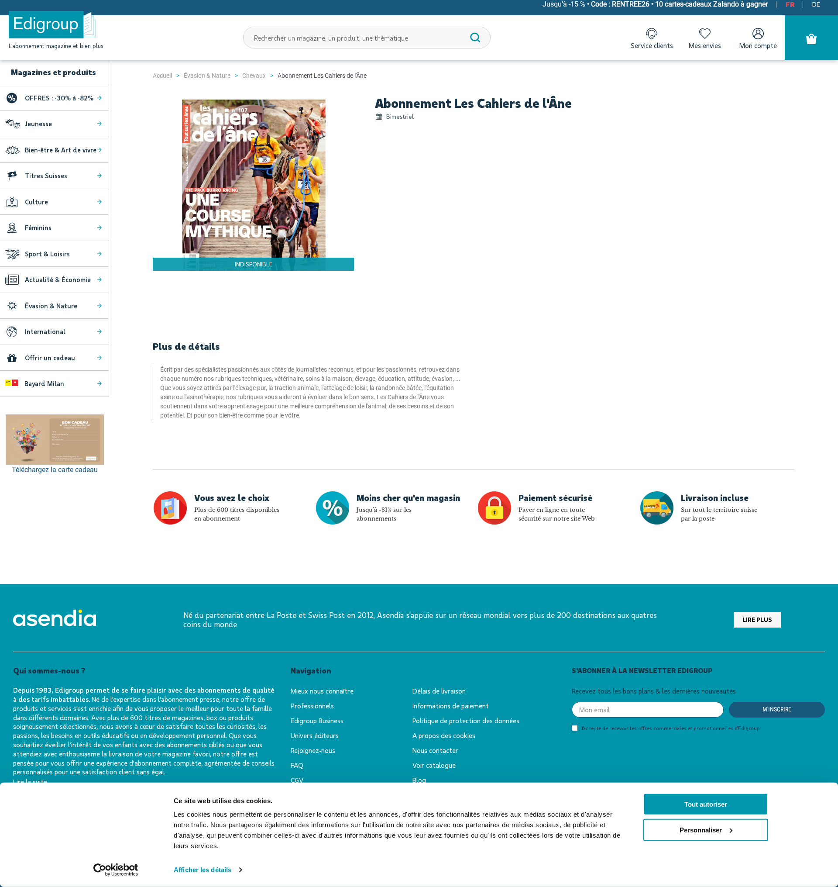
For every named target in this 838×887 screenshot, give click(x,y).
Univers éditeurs (315, 735)
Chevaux (254, 75)
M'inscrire (776, 709)
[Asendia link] (54, 619)
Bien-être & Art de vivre (60, 150)
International (45, 331)
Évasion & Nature (207, 75)
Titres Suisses (46, 175)
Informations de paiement (450, 705)
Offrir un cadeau (50, 358)
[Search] (475, 37)
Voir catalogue (434, 765)
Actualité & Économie (58, 279)
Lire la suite (30, 781)
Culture (36, 202)
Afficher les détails (202, 869)
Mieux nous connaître (322, 691)
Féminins (38, 227)
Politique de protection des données (465, 720)
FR (790, 4)
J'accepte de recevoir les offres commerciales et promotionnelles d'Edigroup (670, 728)
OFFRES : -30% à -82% (59, 98)
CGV (297, 780)
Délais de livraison (439, 691)
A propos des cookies (443, 735)
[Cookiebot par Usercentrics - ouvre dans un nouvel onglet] (116, 870)
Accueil (162, 75)
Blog (419, 780)
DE (816, 4)
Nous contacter (435, 750)
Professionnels (312, 705)
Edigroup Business (317, 720)
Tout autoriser (705, 804)
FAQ (297, 765)
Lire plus (757, 619)
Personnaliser (701, 830)
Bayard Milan (43, 383)
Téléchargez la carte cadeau (55, 470)
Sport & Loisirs (47, 254)
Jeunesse (38, 124)
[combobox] (367, 37)
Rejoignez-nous (313, 750)
